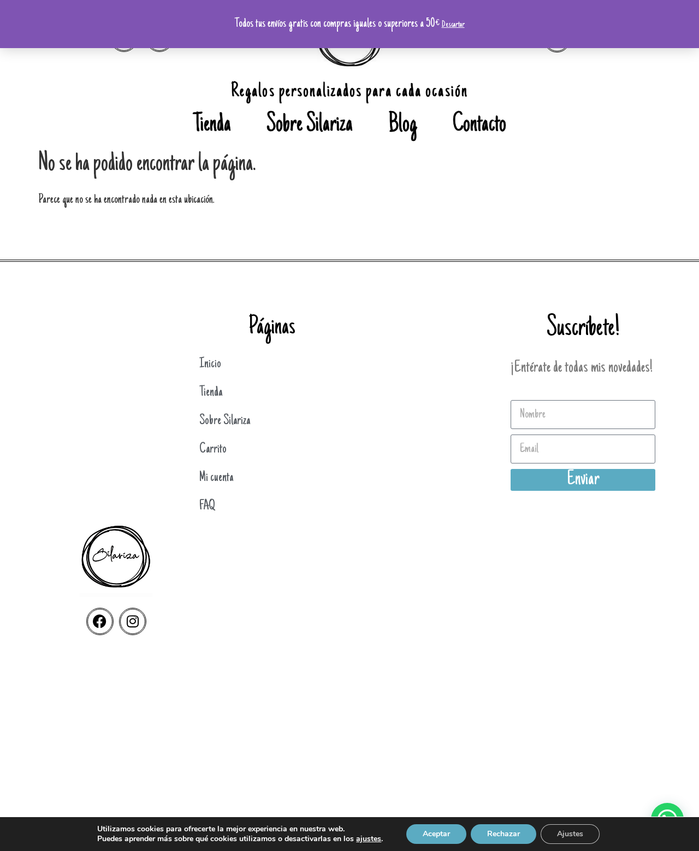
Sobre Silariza (309, 125)
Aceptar (436, 834)
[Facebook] (100, 621)
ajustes (368, 839)
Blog (402, 125)
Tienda (212, 125)
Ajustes (570, 834)
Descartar (453, 25)
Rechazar (503, 834)
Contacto (479, 125)
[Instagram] (132, 621)
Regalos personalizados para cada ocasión (349, 92)
